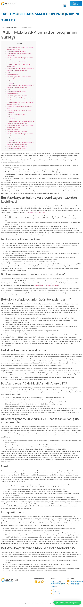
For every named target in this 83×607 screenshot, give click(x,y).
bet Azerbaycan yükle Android (17, 62)
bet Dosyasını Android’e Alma (16, 51)
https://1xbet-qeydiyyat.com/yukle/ (46, 285)
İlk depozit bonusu (13, 75)
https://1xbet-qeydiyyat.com (35, 212)
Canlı (8, 72)
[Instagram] (39, 581)
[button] (64, 5)
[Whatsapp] (42, 581)
